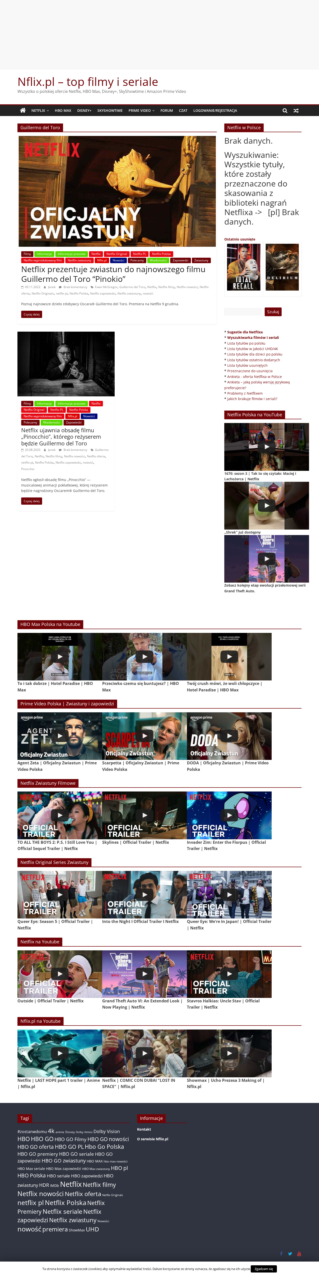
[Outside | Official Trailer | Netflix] (59, 974)
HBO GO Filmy (70, 1139)
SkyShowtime (110, 110)
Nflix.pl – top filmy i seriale (87, 81)
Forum (166, 110)
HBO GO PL (69, 1146)
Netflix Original (116, 254)
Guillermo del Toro (132, 287)
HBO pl (119, 1167)
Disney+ (84, 110)
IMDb (54, 1185)
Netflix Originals (43, 293)
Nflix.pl (102, 260)
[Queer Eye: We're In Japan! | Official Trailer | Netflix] (229, 894)
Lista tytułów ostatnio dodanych (253, 360)
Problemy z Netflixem (245, 393)
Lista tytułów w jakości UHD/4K (252, 348)
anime (60, 1132)
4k (51, 1131)
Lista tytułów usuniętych (247, 365)
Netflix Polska (161, 254)
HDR (44, 1185)
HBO (23, 1139)
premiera (55, 1229)
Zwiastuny (201, 260)
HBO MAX (63, 110)
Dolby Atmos (84, 1132)
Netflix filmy (166, 287)
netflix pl (62, 293)
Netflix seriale (62, 1211)
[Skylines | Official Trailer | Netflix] (144, 815)
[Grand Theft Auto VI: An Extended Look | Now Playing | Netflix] (144, 974)
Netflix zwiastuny (79, 260)
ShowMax (77, 1230)
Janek (52, 287)
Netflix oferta (96, 456)
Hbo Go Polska (104, 1147)
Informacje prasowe (71, 254)
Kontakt (144, 1129)
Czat (183, 110)
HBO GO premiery (37, 1154)
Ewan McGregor (106, 287)
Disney (70, 1132)
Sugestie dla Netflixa (245, 332)
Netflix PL (139, 254)
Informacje (44, 254)
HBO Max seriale (31, 1168)
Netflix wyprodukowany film (43, 260)
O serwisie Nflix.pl (152, 1139)
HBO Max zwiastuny (96, 1169)
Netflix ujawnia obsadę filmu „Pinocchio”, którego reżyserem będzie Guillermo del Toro (61, 436)
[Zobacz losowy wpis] (296, 110)
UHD (92, 1229)
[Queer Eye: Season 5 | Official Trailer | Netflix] (59, 894)
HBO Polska (31, 1175)
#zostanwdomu (32, 1131)
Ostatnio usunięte (239, 239)
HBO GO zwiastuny (64, 1160)
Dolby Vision (106, 1131)
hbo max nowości (116, 1161)
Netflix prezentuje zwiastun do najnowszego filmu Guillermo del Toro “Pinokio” (113, 274)
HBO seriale (58, 1176)
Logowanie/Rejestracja (215, 110)
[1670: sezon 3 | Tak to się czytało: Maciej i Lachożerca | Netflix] (266, 447)
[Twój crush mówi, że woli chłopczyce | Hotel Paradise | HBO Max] (229, 656)
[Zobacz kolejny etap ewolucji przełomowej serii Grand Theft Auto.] (266, 559)
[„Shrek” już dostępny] (266, 505)
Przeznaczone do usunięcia (250, 370)
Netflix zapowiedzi (102, 293)
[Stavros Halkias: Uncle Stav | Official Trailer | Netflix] (229, 974)
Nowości (118, 260)
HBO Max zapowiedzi (63, 1168)
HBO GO (42, 1139)
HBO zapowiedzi (87, 1176)
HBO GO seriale (76, 1154)
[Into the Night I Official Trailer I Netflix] (144, 894)
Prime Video (140, 110)
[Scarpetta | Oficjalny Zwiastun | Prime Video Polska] (144, 736)
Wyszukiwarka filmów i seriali (253, 337)
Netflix (38, 110)
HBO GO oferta (35, 1146)
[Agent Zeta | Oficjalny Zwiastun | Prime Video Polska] (59, 736)
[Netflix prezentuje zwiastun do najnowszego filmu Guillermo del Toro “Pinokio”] (117, 139)
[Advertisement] (159, 35)
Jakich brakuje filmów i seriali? (252, 398)
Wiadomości (158, 260)
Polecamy (137, 260)
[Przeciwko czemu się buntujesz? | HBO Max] (144, 656)
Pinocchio (27, 469)
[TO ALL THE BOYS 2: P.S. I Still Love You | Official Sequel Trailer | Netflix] (59, 815)
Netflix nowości (187, 287)
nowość (148, 293)
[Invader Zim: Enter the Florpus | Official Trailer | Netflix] (229, 815)
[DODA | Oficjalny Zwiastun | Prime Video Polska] (229, 736)
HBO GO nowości (108, 1139)
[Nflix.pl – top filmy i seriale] (22, 110)
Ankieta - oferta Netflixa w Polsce (254, 376)
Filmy (27, 254)
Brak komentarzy (75, 287)
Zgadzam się (264, 1269)
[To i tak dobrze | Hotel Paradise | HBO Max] (59, 656)
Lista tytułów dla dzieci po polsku (254, 354)
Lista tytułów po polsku (246, 343)
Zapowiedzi (180, 260)
